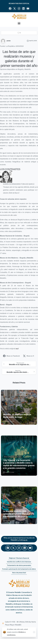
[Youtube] (30, 547)
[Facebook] (7, 547)
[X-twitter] (13, 547)
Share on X (30, 356)
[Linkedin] (24, 547)
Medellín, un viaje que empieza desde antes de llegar (17, 415)
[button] (19, 23)
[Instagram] (19, 547)
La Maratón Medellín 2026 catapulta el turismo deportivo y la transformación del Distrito (18, 514)
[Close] (34, 632)
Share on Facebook (13, 356)
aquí (17, 348)
